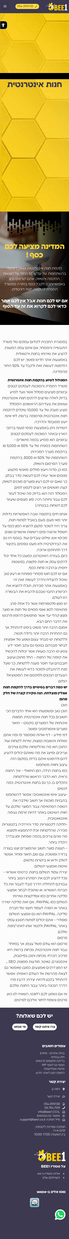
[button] (5, 6)
